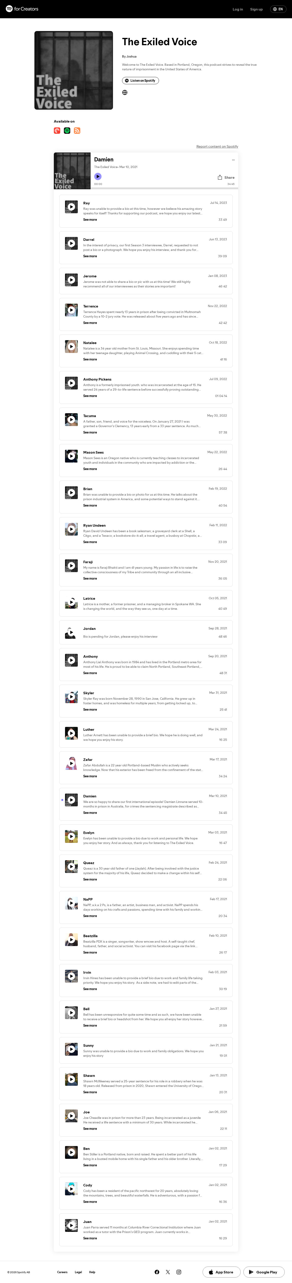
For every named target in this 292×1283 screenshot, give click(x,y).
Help (92, 1272)
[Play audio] (233, 159)
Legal (78, 1272)
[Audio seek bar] (164, 188)
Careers (62, 1272)
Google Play (266, 1272)
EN (281, 9)
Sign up (256, 9)
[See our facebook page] (157, 1272)
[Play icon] (98, 176)
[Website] (125, 92)
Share (229, 177)
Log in (238, 9)
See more (90, 219)
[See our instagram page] (179, 1272)
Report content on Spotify (217, 146)
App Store (224, 1272)
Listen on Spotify (142, 80)
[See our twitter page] (168, 1272)
